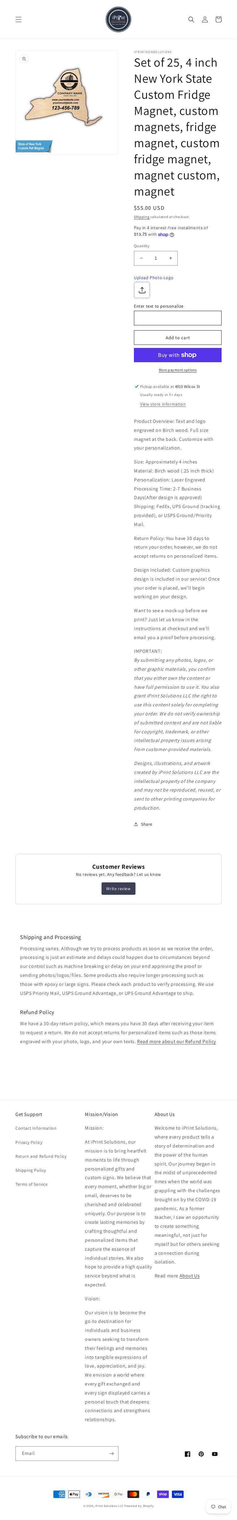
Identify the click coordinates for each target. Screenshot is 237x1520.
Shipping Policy (30, 1170)
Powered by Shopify (139, 1506)
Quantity (141, 245)
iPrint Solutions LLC (109, 1506)
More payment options (178, 369)
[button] (18, 19)
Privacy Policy (28, 1142)
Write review (118, 888)
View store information (163, 404)
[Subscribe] (111, 1453)
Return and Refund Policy (40, 1156)
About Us (190, 1275)
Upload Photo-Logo (153, 277)
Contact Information (35, 1128)
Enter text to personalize (159, 306)
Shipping (142, 216)
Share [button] (146, 824)
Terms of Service (31, 1184)
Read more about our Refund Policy (176, 1041)
